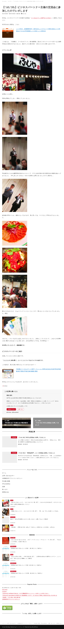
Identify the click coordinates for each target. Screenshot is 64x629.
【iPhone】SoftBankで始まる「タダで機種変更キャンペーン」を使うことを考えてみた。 (25, 593)
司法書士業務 (6, 481)
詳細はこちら (11, 409)
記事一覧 (20, 409)
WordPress (35, 627)
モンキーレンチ (20, 627)
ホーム (4, 473)
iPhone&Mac (6, 484)
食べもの (4, 489)
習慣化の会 (5, 492)
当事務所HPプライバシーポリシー (12, 478)
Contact (4, 591)
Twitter (10, 412)
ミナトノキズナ (9, 2)
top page (4, 589)
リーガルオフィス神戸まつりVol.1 (41, 18)
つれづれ (24, 13)
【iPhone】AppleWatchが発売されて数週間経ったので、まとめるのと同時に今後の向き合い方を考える (29, 595)
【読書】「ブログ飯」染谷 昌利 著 (11, 597)
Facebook (16, 412)
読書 (3, 486)
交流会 (5, 386)
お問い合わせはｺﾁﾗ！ (8, 475)
